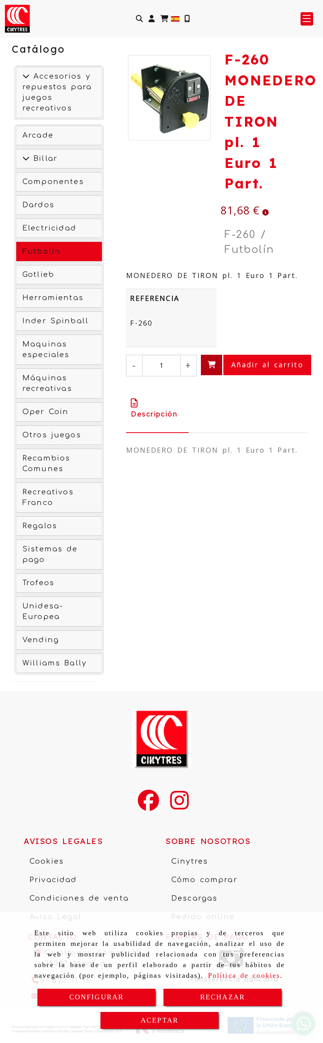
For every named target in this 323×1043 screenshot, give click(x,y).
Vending (40, 640)
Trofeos (38, 583)
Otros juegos (51, 435)
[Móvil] (187, 19)
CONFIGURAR (96, 997)
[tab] (157, 408)
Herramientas (53, 298)
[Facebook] (148, 805)
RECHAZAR (222, 997)
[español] (175, 18)
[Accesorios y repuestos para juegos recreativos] (26, 76)
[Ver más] (26, 158)
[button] (152, 19)
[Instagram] (179, 805)
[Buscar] (139, 19)
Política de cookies (244, 975)
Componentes (53, 182)
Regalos (39, 526)
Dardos (38, 205)
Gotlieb (38, 274)
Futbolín (41, 251)
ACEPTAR (159, 1020)
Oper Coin (45, 412)
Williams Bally (54, 663)
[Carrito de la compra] (164, 19)
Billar (44, 158)
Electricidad (49, 228)
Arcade (38, 135)
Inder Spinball (55, 321)
